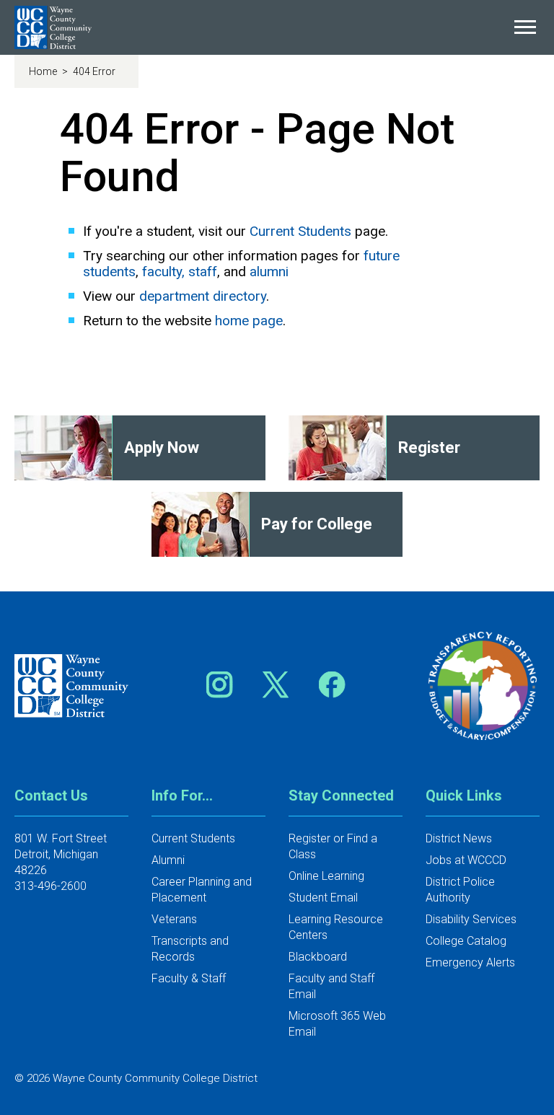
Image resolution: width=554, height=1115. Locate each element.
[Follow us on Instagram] (224, 684)
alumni (269, 271)
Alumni (168, 860)
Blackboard (318, 957)
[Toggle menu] (525, 27)
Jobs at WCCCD (466, 860)
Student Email (323, 897)
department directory (202, 296)
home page (249, 320)
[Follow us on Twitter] (281, 684)
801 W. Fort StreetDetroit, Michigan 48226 (60, 854)
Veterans (174, 919)
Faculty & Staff (188, 978)
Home (44, 71)
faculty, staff (179, 271)
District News (459, 838)
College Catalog (466, 941)
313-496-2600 (50, 886)
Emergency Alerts (470, 962)
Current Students (300, 231)
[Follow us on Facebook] (333, 684)
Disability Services (471, 919)
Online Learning (326, 876)
